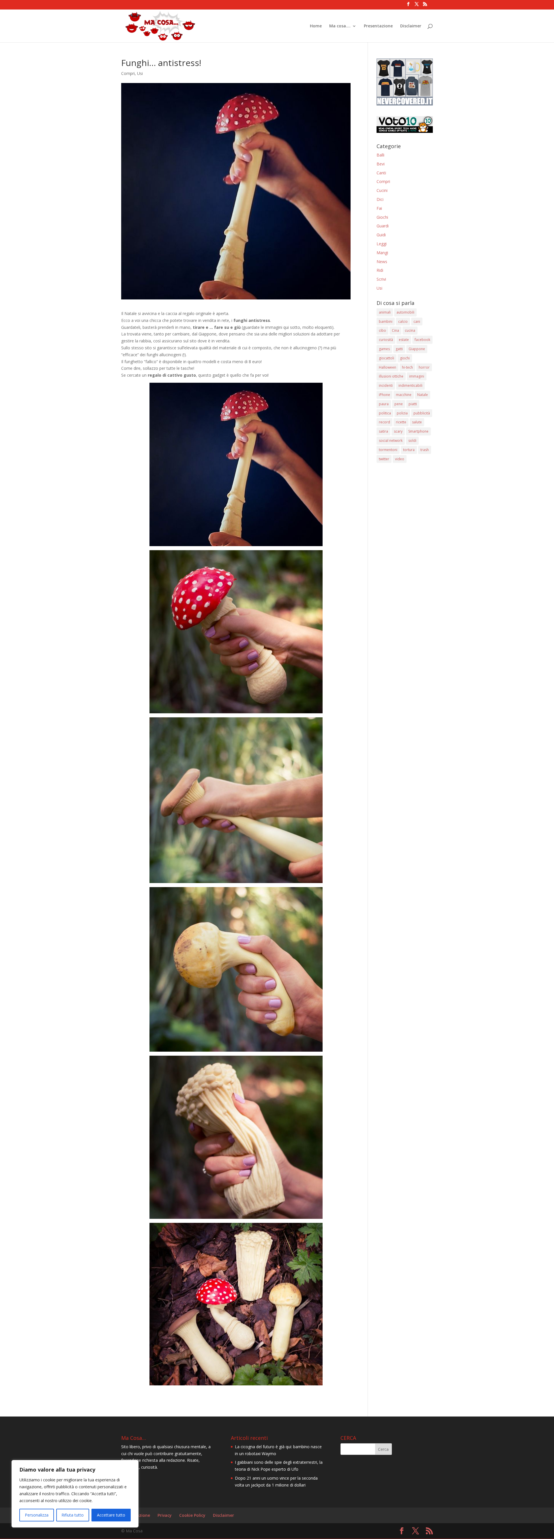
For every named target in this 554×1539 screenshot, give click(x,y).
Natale (422, 394)
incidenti (386, 385)
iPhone (384, 394)
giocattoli (386, 358)
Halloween (387, 367)
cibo (382, 330)
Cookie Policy (192, 1515)
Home (316, 26)
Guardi (383, 226)
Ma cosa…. (340, 26)
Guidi (381, 234)
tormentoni (388, 449)
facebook (422, 339)
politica (385, 413)
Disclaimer (410, 26)
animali (385, 312)
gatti (399, 348)
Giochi (382, 217)
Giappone (417, 348)
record (384, 422)
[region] (75, 1493)
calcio (403, 321)
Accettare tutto (111, 1515)
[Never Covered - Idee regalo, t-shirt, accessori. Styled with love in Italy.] (405, 104)
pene (398, 403)
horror (424, 367)
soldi (412, 440)
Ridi (380, 270)
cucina (410, 330)
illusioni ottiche (391, 376)
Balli (380, 155)
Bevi (381, 164)
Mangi (382, 252)
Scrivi (381, 279)
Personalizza (36, 1515)
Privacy (165, 1515)
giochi (405, 358)
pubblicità (421, 413)
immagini (416, 376)
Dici (380, 199)
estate (404, 339)
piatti (413, 403)
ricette (401, 422)
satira (383, 431)
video (399, 459)
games (384, 348)
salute (417, 422)
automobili (405, 312)
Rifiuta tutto (72, 1515)
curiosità (386, 339)
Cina (395, 330)
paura (384, 403)
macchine (403, 394)
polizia (402, 413)
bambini (385, 321)
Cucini (382, 190)
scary (398, 431)
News (382, 261)
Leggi (382, 243)
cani (416, 321)
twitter (384, 459)
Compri (128, 73)
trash (424, 449)
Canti (381, 173)
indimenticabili (410, 385)
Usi (140, 73)
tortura (409, 449)
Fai (379, 208)
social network (391, 440)
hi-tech (407, 367)
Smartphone (418, 431)
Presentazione (378, 26)
